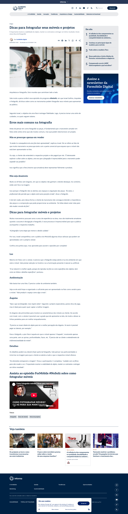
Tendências (54, 14)
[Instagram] (72, 8)
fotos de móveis (23, 417)
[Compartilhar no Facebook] (76, 40)
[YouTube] (84, 8)
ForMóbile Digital (21, 39)
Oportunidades (87, 484)
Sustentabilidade (79, 14)
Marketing (13, 489)
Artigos (11, 24)
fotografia (13, 417)
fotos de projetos (35, 417)
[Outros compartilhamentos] (79, 40)
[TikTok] (88, 8)
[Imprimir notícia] (62, 40)
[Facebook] (76, 8)
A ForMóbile (31, 14)
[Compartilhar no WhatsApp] (72, 40)
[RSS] (91, 8)
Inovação (46, 14)
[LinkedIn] (80, 8)
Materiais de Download (93, 14)
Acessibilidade (14, 502)
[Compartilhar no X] (69, 40)
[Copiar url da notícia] (59, 40)
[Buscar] (97, 8)
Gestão (39, 14)
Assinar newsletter (95, 98)
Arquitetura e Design (66, 14)
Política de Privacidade (27, 502)
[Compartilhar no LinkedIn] (65, 40)
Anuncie (112, 8)
